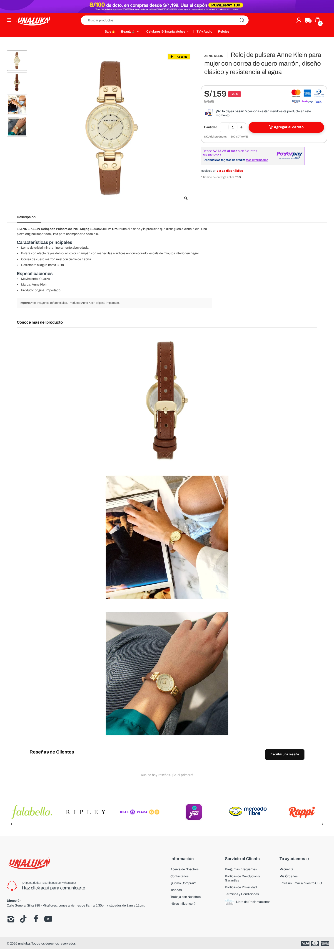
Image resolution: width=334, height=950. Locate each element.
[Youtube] (48, 919)
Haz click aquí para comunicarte (53, 887)
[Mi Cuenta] (298, 20)
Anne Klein (214, 56)
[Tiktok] (23, 919)
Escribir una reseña (284, 754)
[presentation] (11, 824)
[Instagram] (11, 919)
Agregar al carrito (289, 127)
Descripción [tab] (26, 217)
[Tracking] (308, 20)
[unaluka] (33, 20)
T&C (238, 177)
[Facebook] (36, 919)
